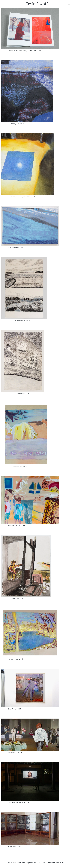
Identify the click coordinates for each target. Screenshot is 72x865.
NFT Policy (42, 862)
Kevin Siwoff (37, 3)
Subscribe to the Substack (56, 862)
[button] (35, 31)
